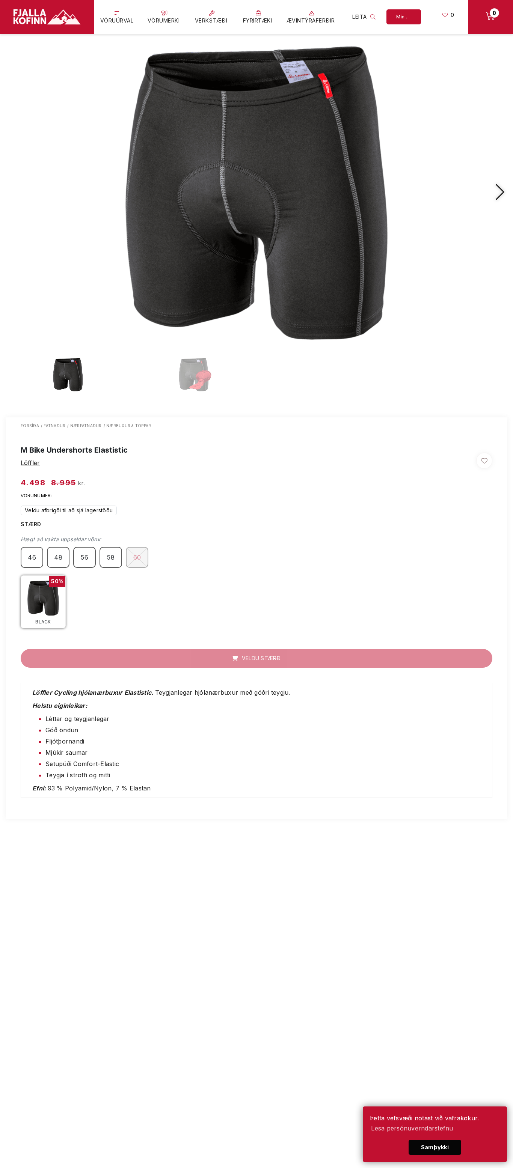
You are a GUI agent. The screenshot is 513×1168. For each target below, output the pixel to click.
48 (58, 557)
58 (111, 557)
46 (32, 557)
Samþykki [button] (435, 1147)
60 (137, 557)
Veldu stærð (260, 658)
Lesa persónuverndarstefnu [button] (412, 1128)
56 (84, 557)
